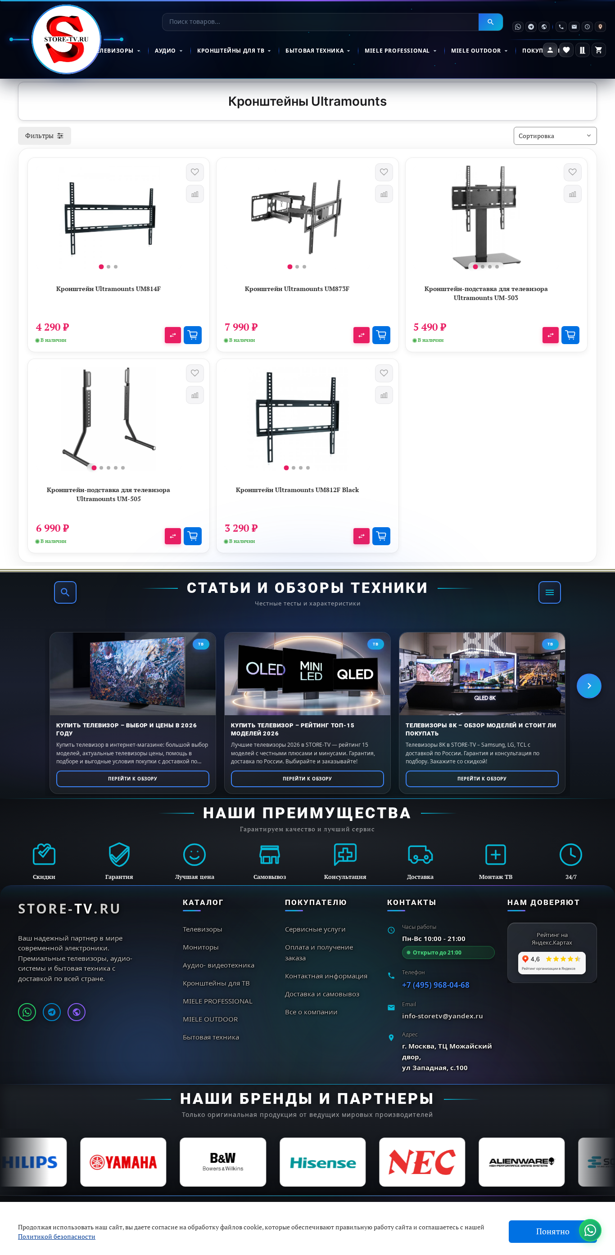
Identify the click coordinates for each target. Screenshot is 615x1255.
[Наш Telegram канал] (52, 1012)
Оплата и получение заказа (319, 952)
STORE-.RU (70, 908)
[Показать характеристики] (173, 335)
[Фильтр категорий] (549, 592)
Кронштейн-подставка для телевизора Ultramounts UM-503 (486, 293)
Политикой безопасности (56, 1236)
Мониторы (201, 946)
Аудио (165, 50)
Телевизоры (113, 50)
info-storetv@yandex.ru (442, 1015)
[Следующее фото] (170, 221)
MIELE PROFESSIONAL (397, 50)
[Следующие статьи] (589, 685)
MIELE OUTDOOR (476, 50)
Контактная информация (326, 975)
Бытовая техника (314, 50)
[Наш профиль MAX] (77, 1012)
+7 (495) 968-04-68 (436, 985)
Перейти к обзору (132, 778)
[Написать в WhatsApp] (27, 1012)
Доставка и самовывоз (322, 993)
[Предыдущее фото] (47, 221)
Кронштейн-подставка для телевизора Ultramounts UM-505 (108, 494)
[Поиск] (65, 592)
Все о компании (311, 1011)
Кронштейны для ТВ (230, 50)
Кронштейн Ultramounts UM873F (297, 288)
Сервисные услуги (315, 928)
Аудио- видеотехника (218, 964)
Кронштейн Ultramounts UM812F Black (297, 489)
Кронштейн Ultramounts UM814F (108, 288)
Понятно (553, 1231)
